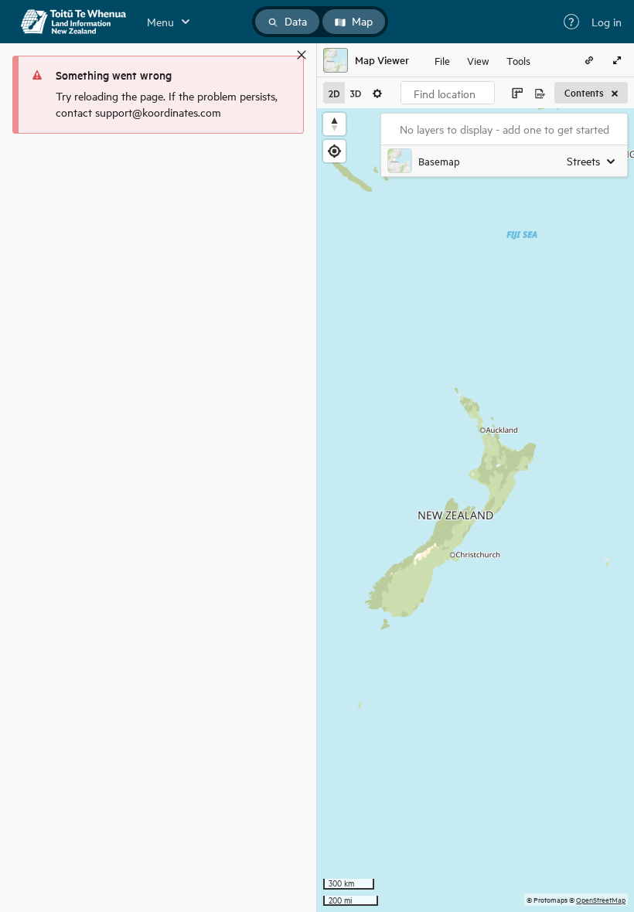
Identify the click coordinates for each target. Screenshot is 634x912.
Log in (606, 21)
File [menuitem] (442, 60)
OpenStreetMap (600, 899)
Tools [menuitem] (518, 60)
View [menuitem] (478, 60)
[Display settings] (377, 93)
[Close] (301, 55)
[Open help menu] (571, 21)
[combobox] (448, 92)
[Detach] (279, 55)
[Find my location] (334, 151)
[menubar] (482, 60)
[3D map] (355, 93)
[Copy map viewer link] (589, 60)
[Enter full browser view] (617, 60)
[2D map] (334, 93)
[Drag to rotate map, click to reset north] (334, 124)
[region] (475, 510)
